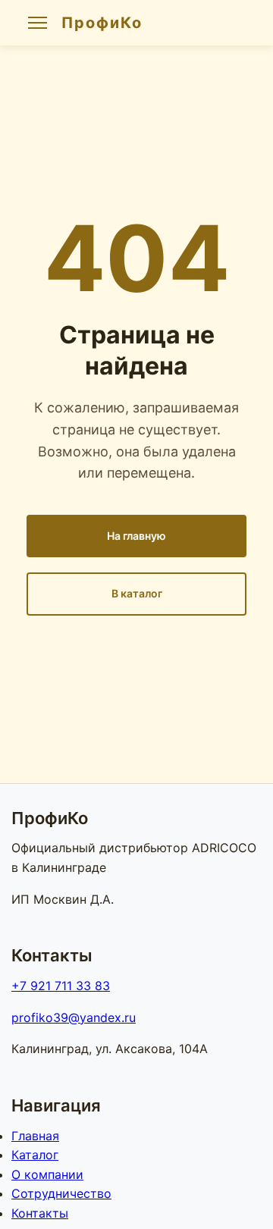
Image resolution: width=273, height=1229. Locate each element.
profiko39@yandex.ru (73, 1017)
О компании (47, 1174)
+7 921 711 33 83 (60, 985)
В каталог (136, 593)
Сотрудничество (61, 1193)
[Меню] (37, 22)
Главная (35, 1135)
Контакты (39, 1213)
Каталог (34, 1154)
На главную (136, 535)
